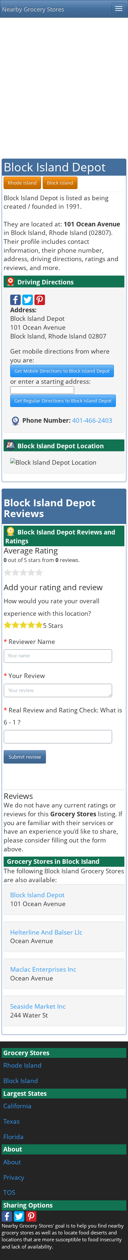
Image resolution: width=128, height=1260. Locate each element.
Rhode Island (22, 1065)
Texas (11, 1121)
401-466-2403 (92, 420)
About (12, 1162)
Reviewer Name (29, 641)
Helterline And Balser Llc (46, 932)
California (17, 1106)
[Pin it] (39, 299)
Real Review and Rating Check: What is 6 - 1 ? (63, 716)
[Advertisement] (64, 88)
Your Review (24, 675)
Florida (13, 1137)
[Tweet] (27, 299)
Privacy (13, 1177)
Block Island (20, 1080)
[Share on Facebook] (15, 299)
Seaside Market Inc (38, 1006)
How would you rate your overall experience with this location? (51, 607)
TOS (9, 1192)
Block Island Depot (37, 895)
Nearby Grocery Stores (33, 9)
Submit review (25, 756)
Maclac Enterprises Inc (43, 969)
